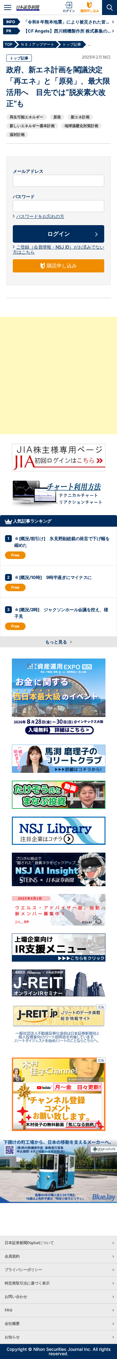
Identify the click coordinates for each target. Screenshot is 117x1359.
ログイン (69, 11)
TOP (8, 44)
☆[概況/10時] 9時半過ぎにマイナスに (53, 577)
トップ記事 (19, 58)
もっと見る (56, 641)
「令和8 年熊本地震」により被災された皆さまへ (67, 21)
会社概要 (12, 1323)
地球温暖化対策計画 (81, 125)
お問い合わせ (16, 1296)
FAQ (8, 1310)
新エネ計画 (80, 117)
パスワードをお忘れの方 (40, 216)
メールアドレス (28, 171)
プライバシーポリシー (23, 1269)
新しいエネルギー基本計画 (32, 125)
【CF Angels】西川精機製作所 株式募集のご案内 (67, 31)
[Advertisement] (58, 375)
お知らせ (12, 1337)
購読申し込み (89, 11)
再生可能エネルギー (26, 117)
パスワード (24, 196)
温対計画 (17, 134)
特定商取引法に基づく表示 (27, 1283)
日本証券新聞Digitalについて (29, 1242)
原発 (57, 117)
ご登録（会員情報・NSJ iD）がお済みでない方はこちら (58, 249)
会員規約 (12, 1256)
